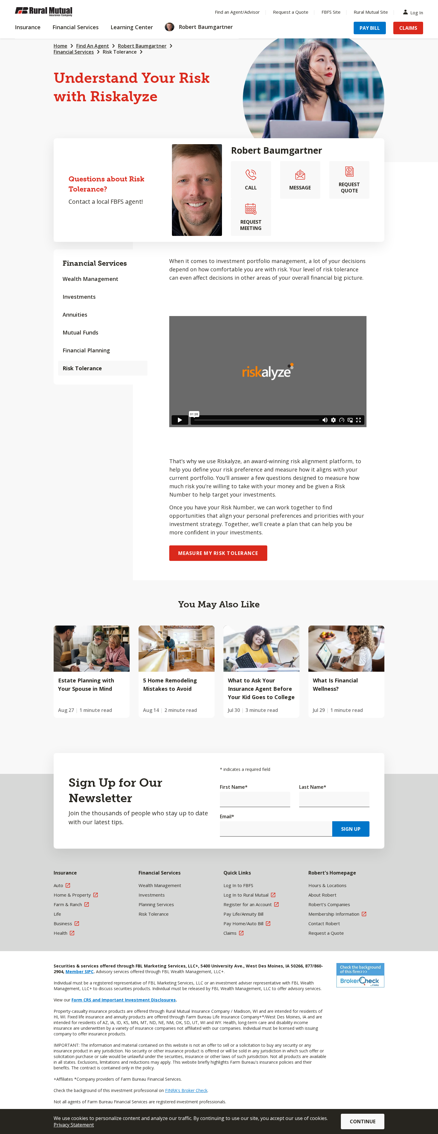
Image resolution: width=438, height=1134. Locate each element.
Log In (416, 12)
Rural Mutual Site (371, 12)
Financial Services (74, 52)
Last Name (312, 787)
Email (227, 816)
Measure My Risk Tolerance (218, 553)
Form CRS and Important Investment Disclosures (124, 1000)
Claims (408, 28)
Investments (79, 296)
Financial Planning (86, 350)
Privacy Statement (74, 1124)
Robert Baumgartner (142, 46)
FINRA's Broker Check (186, 1090)
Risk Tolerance (120, 52)
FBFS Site (331, 12)
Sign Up (351, 829)
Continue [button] (362, 1121)
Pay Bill (370, 28)
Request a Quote (290, 12)
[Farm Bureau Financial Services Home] (53, 12)
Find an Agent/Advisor (237, 12)
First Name (234, 787)
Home (60, 46)
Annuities (75, 314)
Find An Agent (92, 46)
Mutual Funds (80, 332)
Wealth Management (90, 278)
